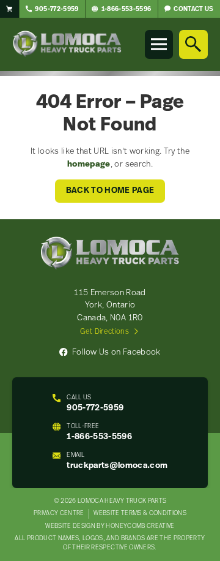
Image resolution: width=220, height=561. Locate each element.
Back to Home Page (110, 191)
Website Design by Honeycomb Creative (109, 526)
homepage (89, 164)
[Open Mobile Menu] (159, 44)
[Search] (193, 44)
